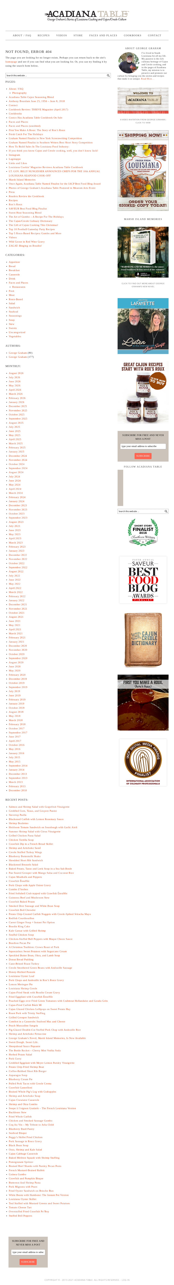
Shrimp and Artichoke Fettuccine (27, 1034)
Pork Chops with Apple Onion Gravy (30, 885)
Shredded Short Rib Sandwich (26, 860)
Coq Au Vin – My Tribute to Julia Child (31, 1124)
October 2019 (16, 683)
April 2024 (15, 489)
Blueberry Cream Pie (21, 1079)
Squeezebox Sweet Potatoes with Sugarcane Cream (38, 951)
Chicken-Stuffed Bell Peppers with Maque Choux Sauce (41, 939)
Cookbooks (15, 113)
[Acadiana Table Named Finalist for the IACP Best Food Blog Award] (143, 789)
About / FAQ (16, 88)
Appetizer (14, 262)
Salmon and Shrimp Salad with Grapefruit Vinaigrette (39, 806)
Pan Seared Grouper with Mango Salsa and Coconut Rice (41, 873)
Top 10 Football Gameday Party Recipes (32, 229)
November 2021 (18, 608)
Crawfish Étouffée (19, 881)
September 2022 (18, 567)
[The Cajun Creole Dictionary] (143, 669)
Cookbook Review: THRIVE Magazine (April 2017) (38, 109)
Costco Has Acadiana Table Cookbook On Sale (35, 117)
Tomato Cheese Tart (20, 1207)
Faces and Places (18, 121)
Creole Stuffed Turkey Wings (25, 852)
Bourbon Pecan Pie (20, 943)
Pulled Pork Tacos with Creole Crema (30, 1083)
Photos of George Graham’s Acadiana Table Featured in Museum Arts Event (52, 188)
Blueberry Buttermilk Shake (25, 856)
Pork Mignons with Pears (23, 1186)
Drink (12, 278)
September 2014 (18, 765)
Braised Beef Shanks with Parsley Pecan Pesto (35, 1166)
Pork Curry (15, 1058)
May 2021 (14, 625)
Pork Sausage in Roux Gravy (25, 1141)
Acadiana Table (87, 14)
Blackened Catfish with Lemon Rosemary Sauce (36, 819)
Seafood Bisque (18, 1133)
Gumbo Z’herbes (18, 889)
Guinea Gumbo (17, 1174)
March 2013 (16, 782)
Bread (12, 266)
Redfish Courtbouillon (21, 918)
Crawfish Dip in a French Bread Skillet (31, 844)
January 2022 (16, 600)
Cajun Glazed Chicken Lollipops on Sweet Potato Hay (40, 1009)
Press (12, 192)
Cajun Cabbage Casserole (23, 1153)
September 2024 (18, 468)
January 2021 (16, 641)
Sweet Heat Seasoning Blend (25, 212)
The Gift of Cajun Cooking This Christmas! (33, 225)
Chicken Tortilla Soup (21, 839)
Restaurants (18, 287)
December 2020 (18, 645)
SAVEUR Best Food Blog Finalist (28, 208)
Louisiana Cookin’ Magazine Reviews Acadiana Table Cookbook (46, 167)
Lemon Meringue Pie (21, 984)
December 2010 (18, 790)
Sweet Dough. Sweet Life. (23, 1042)
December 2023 (18, 505)
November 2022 (18, 559)
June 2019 (15, 695)
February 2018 (17, 724)
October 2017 (16, 728)
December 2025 (18, 406)
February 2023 (17, 546)
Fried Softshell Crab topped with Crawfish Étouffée (38, 893)
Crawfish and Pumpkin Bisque (26, 1178)
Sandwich (14, 307)
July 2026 (14, 377)
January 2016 (16, 753)
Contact (13, 105)
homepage (11, 61)
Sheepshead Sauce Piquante (24, 1046)
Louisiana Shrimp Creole (23, 988)
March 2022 (16, 592)
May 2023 (14, 534)
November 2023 (18, 509)
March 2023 (16, 542)
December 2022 (18, 555)
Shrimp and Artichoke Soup (24, 1096)
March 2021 (16, 633)
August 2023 (16, 522)
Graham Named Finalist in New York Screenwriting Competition (45, 138)
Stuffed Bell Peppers (20, 1215)
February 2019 (17, 699)
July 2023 (14, 526)
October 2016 (16, 745)
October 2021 (16, 612)
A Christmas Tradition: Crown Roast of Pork (34, 947)
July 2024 (14, 476)
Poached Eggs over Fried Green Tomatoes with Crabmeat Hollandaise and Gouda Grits (58, 1000)
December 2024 (18, 455)
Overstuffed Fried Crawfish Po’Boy (29, 1211)
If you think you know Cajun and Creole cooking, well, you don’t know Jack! (53, 150)
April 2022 (15, 588)
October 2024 (16, 464)
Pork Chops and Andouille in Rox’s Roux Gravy (36, 980)
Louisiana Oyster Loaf (21, 976)
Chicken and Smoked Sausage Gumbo (30, 1120)
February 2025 (17, 447)
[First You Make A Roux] (143, 731)
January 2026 (16, 402)
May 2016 (14, 749)
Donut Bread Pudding (21, 959)
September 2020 (18, 658)
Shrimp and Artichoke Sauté (25, 848)
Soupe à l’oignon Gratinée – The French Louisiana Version (42, 1108)
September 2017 (18, 732)
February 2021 (17, 637)
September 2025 (18, 418)
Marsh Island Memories (22, 179)
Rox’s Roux (15, 204)
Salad (12, 303)
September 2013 (18, 778)
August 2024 (16, 472)
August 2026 (16, 373)
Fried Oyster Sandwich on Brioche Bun (31, 1190)
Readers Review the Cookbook (26, 196)
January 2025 (16, 451)
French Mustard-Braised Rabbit (27, 1170)
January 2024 (16, 501)
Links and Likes (18, 163)
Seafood (13, 311)
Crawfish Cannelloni (20, 1087)
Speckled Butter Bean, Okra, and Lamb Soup (34, 955)
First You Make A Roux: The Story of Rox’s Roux (37, 130)
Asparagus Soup (18, 1075)
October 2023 (16, 513)
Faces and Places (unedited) (25, 126)
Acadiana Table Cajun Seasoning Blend (31, 97)
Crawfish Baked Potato (22, 901)
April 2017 (15, 741)
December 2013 (18, 774)
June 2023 (15, 530)
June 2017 (15, 736)
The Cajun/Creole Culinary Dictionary (30, 221)
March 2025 (16, 443)
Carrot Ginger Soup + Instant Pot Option (32, 922)
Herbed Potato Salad (20, 1054)
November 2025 (18, 410)
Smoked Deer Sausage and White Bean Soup (34, 906)
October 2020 (16, 654)
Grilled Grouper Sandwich (24, 1017)
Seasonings (15, 315)
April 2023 (15, 538)
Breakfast (14, 270)
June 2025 (15, 431)
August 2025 (16, 422)
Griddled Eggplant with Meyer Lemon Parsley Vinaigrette (41, 1062)
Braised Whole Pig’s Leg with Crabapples (32, 1091)
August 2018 (16, 712)
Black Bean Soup (19, 1145)
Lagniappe (15, 159)
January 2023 (16, 550)
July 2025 (14, 427)
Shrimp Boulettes (18, 823)
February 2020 (17, 674)
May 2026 (14, 385)
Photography (19, 93)
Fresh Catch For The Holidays (26, 134)
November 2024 (18, 460)
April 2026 (15, 389)
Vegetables (15, 336)
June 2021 (15, 621)
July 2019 (14, 691)
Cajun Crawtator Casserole (24, 1100)
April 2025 (15, 439)
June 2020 (15, 666)
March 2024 (16, 493)
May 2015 (14, 761)
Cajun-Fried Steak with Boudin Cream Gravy (34, 992)
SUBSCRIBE (143, 456)
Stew (11, 324)
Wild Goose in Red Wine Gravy (27, 241)
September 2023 (18, 517)
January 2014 (16, 769)
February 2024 (17, 497)
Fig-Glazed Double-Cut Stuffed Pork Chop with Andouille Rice (45, 1029)
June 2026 (15, 381)
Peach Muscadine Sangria (23, 1025)
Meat (11, 295)
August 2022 (16, 571)
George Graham (18, 352)
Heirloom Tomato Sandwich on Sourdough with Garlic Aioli (43, 827)
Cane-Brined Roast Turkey (24, 963)
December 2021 (18, 604)
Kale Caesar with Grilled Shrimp (27, 930)
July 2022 (14, 575)
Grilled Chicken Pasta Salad (25, 835)
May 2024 (14, 484)
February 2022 (17, 596)
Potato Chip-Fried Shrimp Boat (26, 1067)
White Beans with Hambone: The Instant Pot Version (39, 1195)
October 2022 (16, 563)
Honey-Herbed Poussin (22, 972)
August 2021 (16, 616)
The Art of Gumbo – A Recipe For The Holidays (36, 216)
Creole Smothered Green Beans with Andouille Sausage (40, 967)
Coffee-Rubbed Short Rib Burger (27, 1071)
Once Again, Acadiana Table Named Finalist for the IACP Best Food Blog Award (55, 183)
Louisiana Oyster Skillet (22, 1199)
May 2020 (14, 670)
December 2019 (18, 678)
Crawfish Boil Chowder (22, 910)
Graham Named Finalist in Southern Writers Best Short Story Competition (51, 142)
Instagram (14, 155)
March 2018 (16, 720)
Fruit (11, 291)
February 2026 (17, 398)
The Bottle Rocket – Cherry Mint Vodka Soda (35, 1050)
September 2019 (18, 687)
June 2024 (15, 480)
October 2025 (16, 414)
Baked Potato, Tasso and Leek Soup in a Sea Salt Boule (40, 868)
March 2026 (16, 393)
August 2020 (16, 662)
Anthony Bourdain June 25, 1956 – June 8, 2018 (37, 101)
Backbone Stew (18, 1112)
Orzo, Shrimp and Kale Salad (25, 1149)
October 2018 (16, 707)
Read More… (147, 78)
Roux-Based (16, 299)
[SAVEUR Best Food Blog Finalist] (143, 606)
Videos (13, 237)
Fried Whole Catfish (20, 1116)
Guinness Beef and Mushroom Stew (29, 897)
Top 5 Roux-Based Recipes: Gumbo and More (35, 233)
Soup (12, 320)
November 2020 (18, 650)
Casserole (14, 274)
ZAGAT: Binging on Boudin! (25, 245)
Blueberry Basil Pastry (21, 1129)
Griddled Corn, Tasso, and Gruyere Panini (33, 811)
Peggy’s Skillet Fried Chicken (26, 1137)
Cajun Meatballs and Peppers (25, 877)
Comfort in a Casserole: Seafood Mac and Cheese (37, 1021)
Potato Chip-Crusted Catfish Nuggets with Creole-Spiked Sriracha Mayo (50, 914)
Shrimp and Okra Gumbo (23, 1104)
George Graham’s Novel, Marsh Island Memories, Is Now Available (47, 1038)
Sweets (13, 328)
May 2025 (14, 435)
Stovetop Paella (18, 815)
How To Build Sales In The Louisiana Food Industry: (39, 146)
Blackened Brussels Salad (23, 864)
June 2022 (15, 579)
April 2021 (15, 629)
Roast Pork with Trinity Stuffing (27, 1013)
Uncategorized (17, 332)
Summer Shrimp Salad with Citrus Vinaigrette (35, 831)
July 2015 (14, 757)
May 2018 (14, 716)
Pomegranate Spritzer (21, 1162)
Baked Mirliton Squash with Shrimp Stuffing (34, 1157)
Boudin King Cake (19, 926)
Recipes (13, 200)
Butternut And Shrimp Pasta (24, 1182)
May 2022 (14, 583)
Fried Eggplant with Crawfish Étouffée (31, 996)
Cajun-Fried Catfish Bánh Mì (25, 1005)
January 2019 (16, 703)
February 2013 (17, 786)
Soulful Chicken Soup (21, 934)
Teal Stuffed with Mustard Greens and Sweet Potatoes (39, 1203)
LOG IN (126, 1280)
